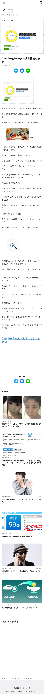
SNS (9, 678)
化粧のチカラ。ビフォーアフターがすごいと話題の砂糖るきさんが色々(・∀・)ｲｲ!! (22, 425)
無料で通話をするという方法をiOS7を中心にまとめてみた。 (21, 572)
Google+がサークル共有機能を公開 (23, 678)
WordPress (35, 691)
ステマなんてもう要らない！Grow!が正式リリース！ (20, 608)
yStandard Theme (11, 691)
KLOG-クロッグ (24, 688)
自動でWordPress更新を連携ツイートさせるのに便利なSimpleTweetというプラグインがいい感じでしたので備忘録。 (21, 463)
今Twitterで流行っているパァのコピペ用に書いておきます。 (21, 501)
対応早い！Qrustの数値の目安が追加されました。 (19, 536)
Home (4, 678)
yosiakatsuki (21, 691)
